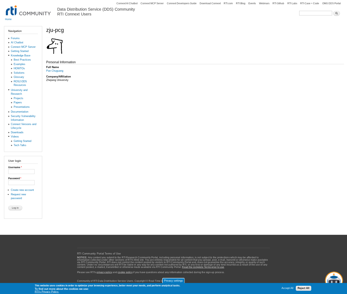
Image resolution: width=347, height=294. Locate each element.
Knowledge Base (20, 55)
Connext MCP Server (152, 3)
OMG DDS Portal (331, 3)
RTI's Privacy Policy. (47, 291)
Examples (19, 64)
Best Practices (22, 59)
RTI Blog (240, 3)
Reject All (303, 288)
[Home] (28, 8)
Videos (15, 136)
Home (8, 19)
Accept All (287, 288)
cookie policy (125, 272)
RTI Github (278, 3)
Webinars (264, 3)
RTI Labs (292, 3)
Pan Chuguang (54, 70)
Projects (18, 98)
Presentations (22, 106)
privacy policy (104, 272)
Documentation (19, 111)
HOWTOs (19, 68)
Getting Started (20, 51)
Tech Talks (20, 145)
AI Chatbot (17, 42)
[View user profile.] (54, 55)
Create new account (22, 189)
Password (14, 178)
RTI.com (228, 3)
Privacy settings (173, 280)
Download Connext (210, 3)
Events (252, 3)
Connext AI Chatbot (127, 3)
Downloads (17, 132)
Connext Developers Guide (182, 3)
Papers (18, 102)
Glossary (19, 76)
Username (15, 167)
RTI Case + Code (309, 3)
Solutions (19, 72)
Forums (15, 38)
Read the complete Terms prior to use (203, 267)
